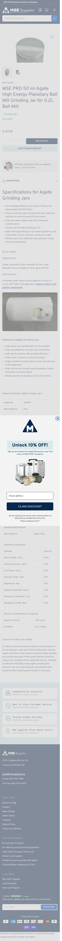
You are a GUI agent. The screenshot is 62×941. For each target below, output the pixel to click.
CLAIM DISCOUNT (30, 506)
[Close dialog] (57, 418)
